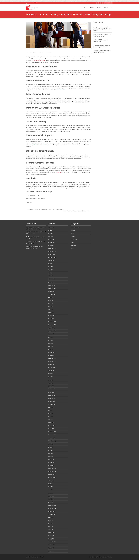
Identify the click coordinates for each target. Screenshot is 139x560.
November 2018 (52, 508)
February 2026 (51, 242)
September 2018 (52, 514)
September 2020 (52, 441)
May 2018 (50, 526)
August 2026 (51, 227)
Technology (73, 245)
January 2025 (51, 282)
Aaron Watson (49, 52)
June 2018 (50, 523)
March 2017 (51, 548)
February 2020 (51, 462)
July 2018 (50, 520)
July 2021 (50, 410)
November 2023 (52, 324)
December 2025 (52, 248)
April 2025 (50, 273)
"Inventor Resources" (76, 227)
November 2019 (52, 471)
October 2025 (51, 254)
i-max (103, 557)
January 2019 (51, 502)
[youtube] (100, 3)
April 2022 (50, 383)
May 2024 (50, 306)
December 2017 (52, 542)
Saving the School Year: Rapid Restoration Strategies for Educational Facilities (102, 28)
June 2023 (50, 340)
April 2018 (50, 529)
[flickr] (102, 3)
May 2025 (50, 270)
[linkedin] (112, 3)
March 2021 (51, 422)
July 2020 (50, 447)
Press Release (74, 239)
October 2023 (51, 328)
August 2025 (51, 260)
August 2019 (51, 480)
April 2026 (50, 236)
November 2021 (52, 398)
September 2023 (52, 331)
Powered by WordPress (94, 557)
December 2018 (52, 505)
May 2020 (50, 453)
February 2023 (51, 352)
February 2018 (51, 535)
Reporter (105, 7)
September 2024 (52, 294)
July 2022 (50, 373)
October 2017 (51, 545)
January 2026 (51, 245)
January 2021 (51, 428)
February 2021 (51, 425)
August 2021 (51, 407)
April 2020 (50, 456)
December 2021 (52, 395)
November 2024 (52, 288)
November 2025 (52, 251)
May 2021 (50, 416)
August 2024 (51, 297)
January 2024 (51, 318)
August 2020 (51, 444)
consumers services (60, 90)
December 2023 (52, 321)
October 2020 (51, 438)
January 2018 (51, 538)
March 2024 (51, 312)
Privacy (98, 7)
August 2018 (51, 517)
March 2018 (51, 532)
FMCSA (59, 172)
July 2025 (50, 263)
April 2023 (50, 346)
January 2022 (51, 392)
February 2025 (51, 279)
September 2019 (52, 477)
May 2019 (50, 490)
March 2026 (51, 239)
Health (72, 233)
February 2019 (51, 499)
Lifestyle (73, 236)
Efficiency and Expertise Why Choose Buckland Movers (76, 211)
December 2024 (52, 285)
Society (72, 242)
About (84, 7)
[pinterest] (110, 3)
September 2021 (52, 404)
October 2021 (51, 401)
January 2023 (51, 355)
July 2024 (50, 300)
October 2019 (51, 474)
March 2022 (51, 386)
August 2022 (51, 370)
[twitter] (98, 3)
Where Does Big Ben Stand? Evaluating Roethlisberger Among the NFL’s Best (46, 209)
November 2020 (52, 435)
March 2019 (51, 496)
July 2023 (50, 337)
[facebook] (96, 3)
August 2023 (51, 334)
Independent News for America (38, 145)
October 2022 (51, 364)
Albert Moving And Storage (39, 60)
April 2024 (50, 309)
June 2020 (50, 450)
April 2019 (50, 493)
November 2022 (52, 361)
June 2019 (50, 486)
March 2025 (51, 276)
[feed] (104, 3)
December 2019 (52, 468)
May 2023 (50, 343)
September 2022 (52, 367)
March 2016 (51, 551)
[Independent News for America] (30, 7)
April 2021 (50, 419)
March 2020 (51, 459)
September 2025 (52, 257)
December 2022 (52, 358)
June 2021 (50, 413)
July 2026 (50, 230)
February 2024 (51, 315)
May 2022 (50, 380)
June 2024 (50, 303)
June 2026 (50, 233)
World (72, 248)
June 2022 (50, 377)
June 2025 (50, 266)
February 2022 (51, 389)
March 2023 (51, 349)
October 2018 (51, 511)
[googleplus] (108, 3)
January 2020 (51, 465)
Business (41, 52)
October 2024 (51, 291)
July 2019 (50, 483)
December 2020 (52, 431)
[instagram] (106, 3)
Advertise (91, 7)
